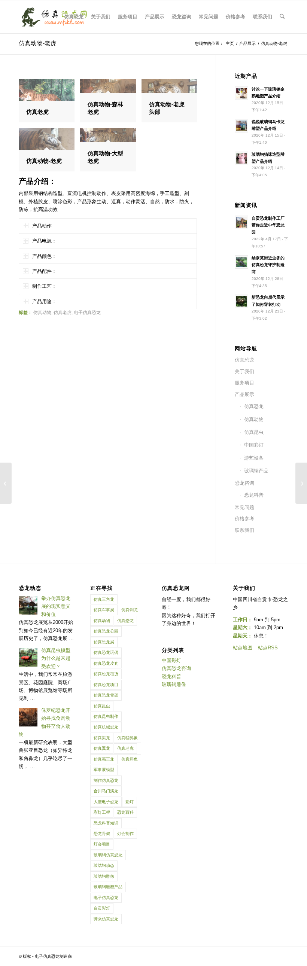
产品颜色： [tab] (44, 256)
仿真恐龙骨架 (106, 695)
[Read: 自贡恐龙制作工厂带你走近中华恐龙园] (241, 222)
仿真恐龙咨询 (176, 668)
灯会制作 (125, 833)
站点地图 (242, 647)
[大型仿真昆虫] (6, 483)
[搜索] (282, 16)
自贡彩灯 (102, 908)
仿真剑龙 (129, 609)
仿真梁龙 (102, 737)
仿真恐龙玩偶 (106, 652)
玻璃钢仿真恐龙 (108, 855)
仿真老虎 (63, 312)
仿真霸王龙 (104, 759)
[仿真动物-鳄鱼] (301, 483)
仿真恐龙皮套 (106, 663)
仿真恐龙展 (104, 642)
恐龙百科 (125, 812)
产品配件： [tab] (44, 271)
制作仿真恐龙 (106, 780)
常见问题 (244, 507)
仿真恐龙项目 (106, 684)
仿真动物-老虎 (38, 43)
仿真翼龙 (102, 748)
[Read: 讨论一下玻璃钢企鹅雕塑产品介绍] (241, 93)
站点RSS (268, 647)
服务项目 (244, 383)
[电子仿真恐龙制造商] (54, 16)
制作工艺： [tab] (44, 286)
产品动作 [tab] (42, 226)
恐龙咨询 (244, 483)
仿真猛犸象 (127, 737)
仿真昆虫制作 (106, 716)
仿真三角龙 (104, 599)
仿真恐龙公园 (106, 631)
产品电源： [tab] (44, 241)
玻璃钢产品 (256, 470)
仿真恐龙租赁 (106, 673)
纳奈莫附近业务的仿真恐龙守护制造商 (268, 265)
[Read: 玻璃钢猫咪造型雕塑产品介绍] (241, 158)
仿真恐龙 (244, 360)
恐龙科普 (254, 495)
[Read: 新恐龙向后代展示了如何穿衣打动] (241, 301)
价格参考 (244, 518)
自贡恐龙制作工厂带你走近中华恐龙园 (268, 225)
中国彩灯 (254, 445)
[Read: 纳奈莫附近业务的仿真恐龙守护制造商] (241, 262)
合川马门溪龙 (106, 791)
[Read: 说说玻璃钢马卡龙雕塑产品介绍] (241, 125)
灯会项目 (102, 844)
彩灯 (129, 801)
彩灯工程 (102, 812)
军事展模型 (104, 769)
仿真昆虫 (254, 432)
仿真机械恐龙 (106, 727)
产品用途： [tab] (44, 301)
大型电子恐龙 (106, 801)
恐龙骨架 (102, 833)
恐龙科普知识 (106, 823)
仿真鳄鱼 (129, 759)
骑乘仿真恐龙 (106, 919)
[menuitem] (73, 16)
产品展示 (244, 394)
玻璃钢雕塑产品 (108, 886)
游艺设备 (254, 458)
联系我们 (244, 530)
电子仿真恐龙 (87, 312)
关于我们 (244, 371)
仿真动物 (42, 312)
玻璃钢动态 (104, 865)
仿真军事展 (104, 609)
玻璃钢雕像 (104, 876)
